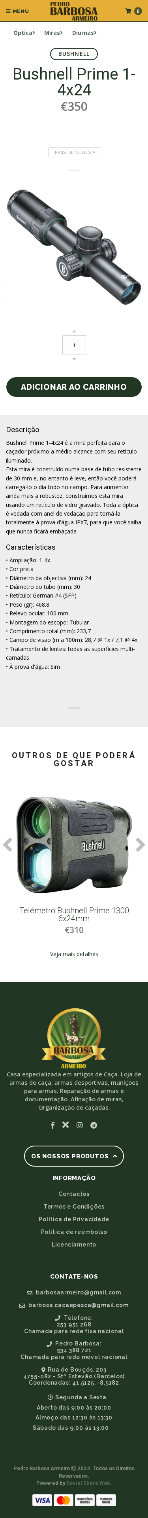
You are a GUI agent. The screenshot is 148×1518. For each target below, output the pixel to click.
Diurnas (83, 32)
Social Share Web (88, 1483)
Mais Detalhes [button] (73, 152)
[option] (74, 878)
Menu (20, 11)
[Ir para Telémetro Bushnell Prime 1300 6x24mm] (74, 845)
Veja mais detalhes (74, 954)
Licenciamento (74, 1244)
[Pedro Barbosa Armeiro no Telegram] (93, 1125)
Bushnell (74, 53)
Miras (52, 32)
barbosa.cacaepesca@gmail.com (77, 1305)
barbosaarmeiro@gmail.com (77, 1292)
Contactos (74, 1194)
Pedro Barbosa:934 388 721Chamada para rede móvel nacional (74, 1350)
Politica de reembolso (74, 1232)
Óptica (22, 32)
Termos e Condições (74, 1206)
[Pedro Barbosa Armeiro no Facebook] (52, 1125)
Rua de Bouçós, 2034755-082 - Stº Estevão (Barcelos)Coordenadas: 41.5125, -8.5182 (74, 1376)
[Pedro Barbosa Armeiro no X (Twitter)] (65, 1125)
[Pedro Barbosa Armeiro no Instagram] (79, 1125)
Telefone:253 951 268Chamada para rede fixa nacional (74, 1324)
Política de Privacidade (74, 1219)
